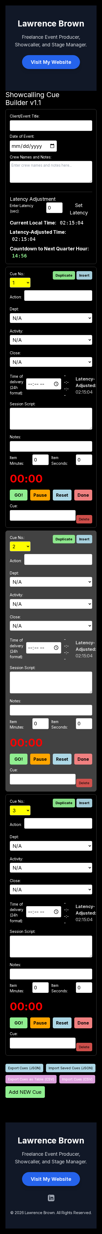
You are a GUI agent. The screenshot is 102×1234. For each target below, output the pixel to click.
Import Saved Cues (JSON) (71, 1068)
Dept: (14, 309)
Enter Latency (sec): (21, 208)
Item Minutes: (17, 460)
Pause (40, 495)
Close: (15, 353)
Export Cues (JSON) (24, 1068)
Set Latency (79, 208)
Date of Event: (22, 136)
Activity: (16, 331)
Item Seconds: (59, 460)
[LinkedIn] (51, 1198)
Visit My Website (51, 62)
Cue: (14, 506)
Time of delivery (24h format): (16, 384)
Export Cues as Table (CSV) (31, 1079)
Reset (62, 495)
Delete (84, 519)
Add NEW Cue (25, 1092)
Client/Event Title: (24, 116)
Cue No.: (17, 274)
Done (83, 495)
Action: (15, 297)
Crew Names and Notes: (30, 157)
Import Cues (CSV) (77, 1079)
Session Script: (22, 404)
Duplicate (63, 275)
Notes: (15, 437)
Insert (84, 275)
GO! (18, 495)
